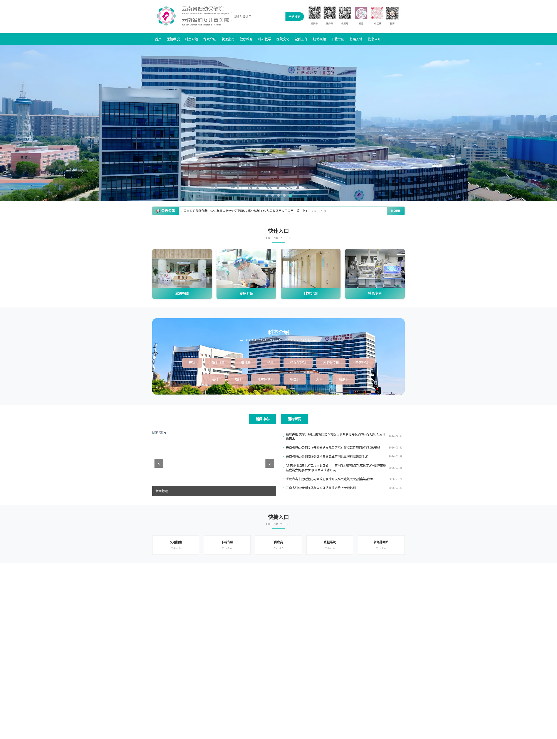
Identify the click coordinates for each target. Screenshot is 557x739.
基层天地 (355, 39)
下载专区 (337, 39)
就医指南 (228, 39)
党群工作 (301, 39)
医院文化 (282, 39)
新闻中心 (263, 419)
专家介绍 (209, 39)
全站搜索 (295, 16)
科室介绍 (191, 39)
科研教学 (264, 39)
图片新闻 (294, 419)
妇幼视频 (319, 39)
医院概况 (173, 39)
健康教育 (246, 39)
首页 (158, 39)
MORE (395, 210)
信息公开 (374, 39)
